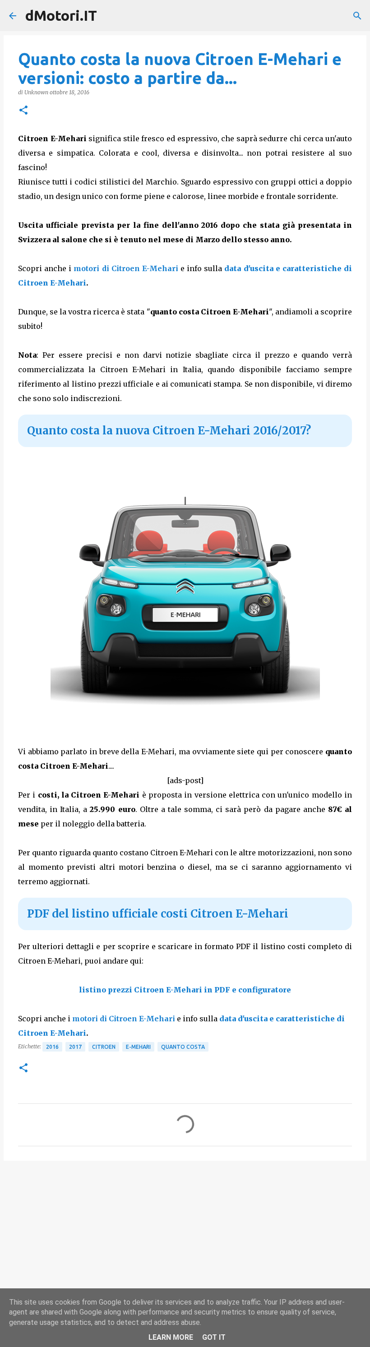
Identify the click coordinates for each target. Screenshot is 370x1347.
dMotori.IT (61, 15)
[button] (23, 111)
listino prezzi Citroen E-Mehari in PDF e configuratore (185, 989)
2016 (52, 1047)
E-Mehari (138, 1047)
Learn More (170, 1337)
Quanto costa (183, 1047)
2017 (75, 1047)
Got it (214, 1337)
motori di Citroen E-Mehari (126, 268)
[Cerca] (357, 16)
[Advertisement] (185, 1237)
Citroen (104, 1047)
